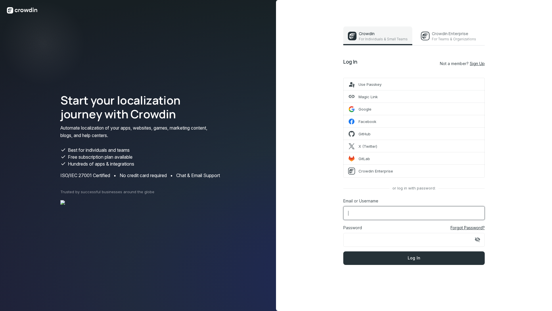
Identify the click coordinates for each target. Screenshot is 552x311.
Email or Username (360, 200)
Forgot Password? (468, 227)
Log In (414, 257)
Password (352, 227)
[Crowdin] (22, 10)
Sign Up (477, 63)
